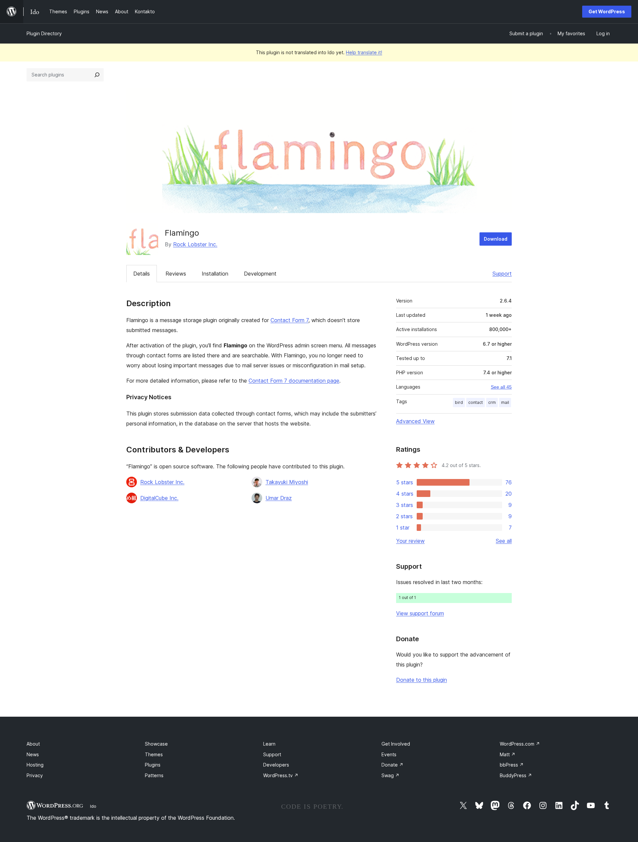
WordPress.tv (280, 775)
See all (504, 541)
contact (475, 402)
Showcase (156, 744)
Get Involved (395, 744)
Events (388, 754)
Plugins (152, 765)
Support (502, 273)
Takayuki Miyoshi (287, 482)
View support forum (420, 613)
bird (459, 402)
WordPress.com (520, 744)
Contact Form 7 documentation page (294, 380)
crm (492, 402)
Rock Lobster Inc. (195, 244)
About (33, 744)
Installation (215, 273)
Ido (93, 806)
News (33, 754)
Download (495, 239)
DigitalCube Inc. (159, 498)
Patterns (154, 775)
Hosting (35, 765)
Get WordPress (606, 11)
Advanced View (415, 421)
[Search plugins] (97, 74)
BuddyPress (516, 775)
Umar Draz (279, 498)
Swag (390, 775)
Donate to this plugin (421, 679)
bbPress (512, 765)
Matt (507, 754)
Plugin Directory (44, 33)
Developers (276, 765)
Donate (392, 765)
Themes (154, 754)
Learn (269, 744)
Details (141, 273)
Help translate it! (364, 52)
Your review (410, 541)
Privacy (35, 775)
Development (260, 273)
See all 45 (501, 387)
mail (505, 402)
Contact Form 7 (289, 320)
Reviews (175, 273)
